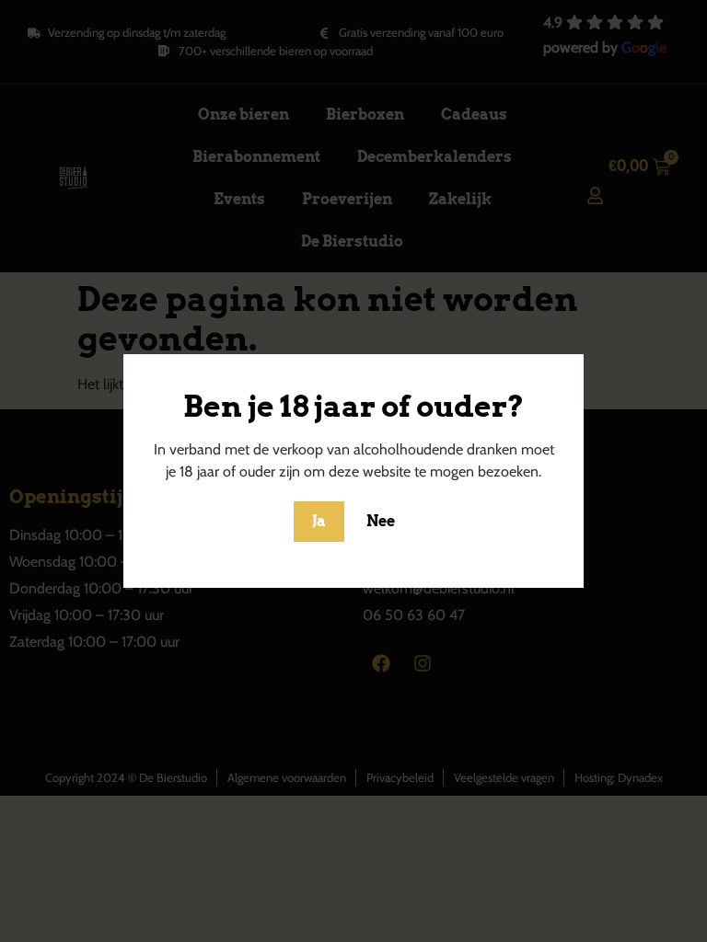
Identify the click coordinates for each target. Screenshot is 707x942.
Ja (319, 521)
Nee (380, 521)
